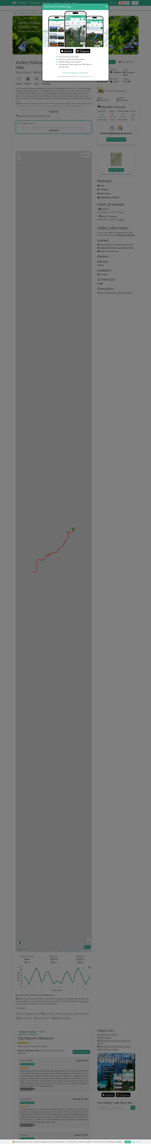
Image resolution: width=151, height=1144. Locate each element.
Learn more (90, 76)
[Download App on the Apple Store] (66, 51)
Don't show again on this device (75, 73)
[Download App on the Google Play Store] (83, 50)
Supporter (80, 76)
